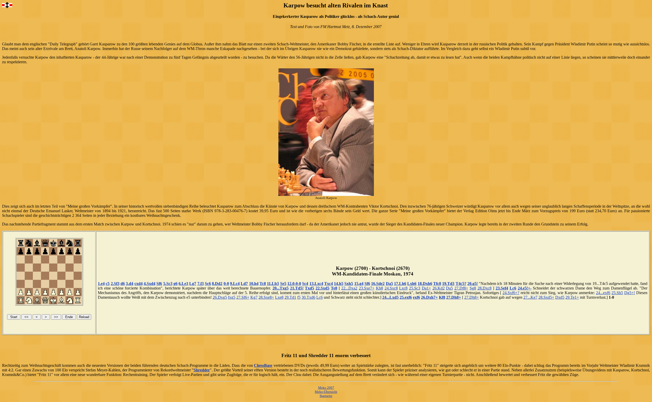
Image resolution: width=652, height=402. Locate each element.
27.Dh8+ (453, 297)
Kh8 (379, 288)
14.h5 (338, 283)
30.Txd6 (308, 297)
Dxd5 (559, 297)
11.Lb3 (273, 283)
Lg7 (192, 283)
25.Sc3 (414, 288)
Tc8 (263, 283)
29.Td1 (290, 297)
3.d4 (129, 283)
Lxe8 (279, 297)
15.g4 (358, 283)
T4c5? (461, 283)
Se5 (283, 283)
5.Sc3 (167, 283)
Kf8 (442, 297)
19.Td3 (448, 283)
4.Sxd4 (149, 283)
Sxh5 (348, 283)
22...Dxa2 (349, 288)
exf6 (416, 297)
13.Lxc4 (316, 283)
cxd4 (138, 283)
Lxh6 (411, 283)
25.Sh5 (617, 293)
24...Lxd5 (390, 297)
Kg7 (253, 297)
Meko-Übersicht (326, 392)
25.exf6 (406, 297)
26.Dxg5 (220, 297)
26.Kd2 (438, 288)
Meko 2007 (326, 388)
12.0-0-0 (294, 283)
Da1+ (426, 288)
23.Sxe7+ (366, 288)
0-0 (226, 283)
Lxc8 (403, 288)
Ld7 (244, 283)
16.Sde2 (378, 283)
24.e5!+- (525, 288)
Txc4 (328, 283)
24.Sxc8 (391, 288)
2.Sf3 (115, 283)
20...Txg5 (281, 288)
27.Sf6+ (242, 297)
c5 (108, 283)
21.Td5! (297, 288)
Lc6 (513, 288)
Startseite (326, 396)
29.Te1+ (572, 297)
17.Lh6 (400, 283)
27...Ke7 (530, 297)
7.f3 (200, 283)
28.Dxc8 (485, 288)
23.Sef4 (502, 288)
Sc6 (208, 283)
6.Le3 (183, 283)
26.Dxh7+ (429, 297)
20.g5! (472, 283)
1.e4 (101, 283)
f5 (299, 297)
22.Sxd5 (322, 288)
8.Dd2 (217, 283)
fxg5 (231, 297)
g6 (175, 283)
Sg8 (473, 288)
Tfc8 (437, 283)
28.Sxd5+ (546, 297)
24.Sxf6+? (510, 293)
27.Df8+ (461, 288)
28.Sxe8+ (266, 297)
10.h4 (254, 283)
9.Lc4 (235, 283)
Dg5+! (629, 293)
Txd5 (309, 288)
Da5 (389, 283)
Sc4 (305, 283)
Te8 (334, 288)
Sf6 (159, 283)
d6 (122, 283)
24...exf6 (603, 293)
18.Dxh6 (425, 283)
